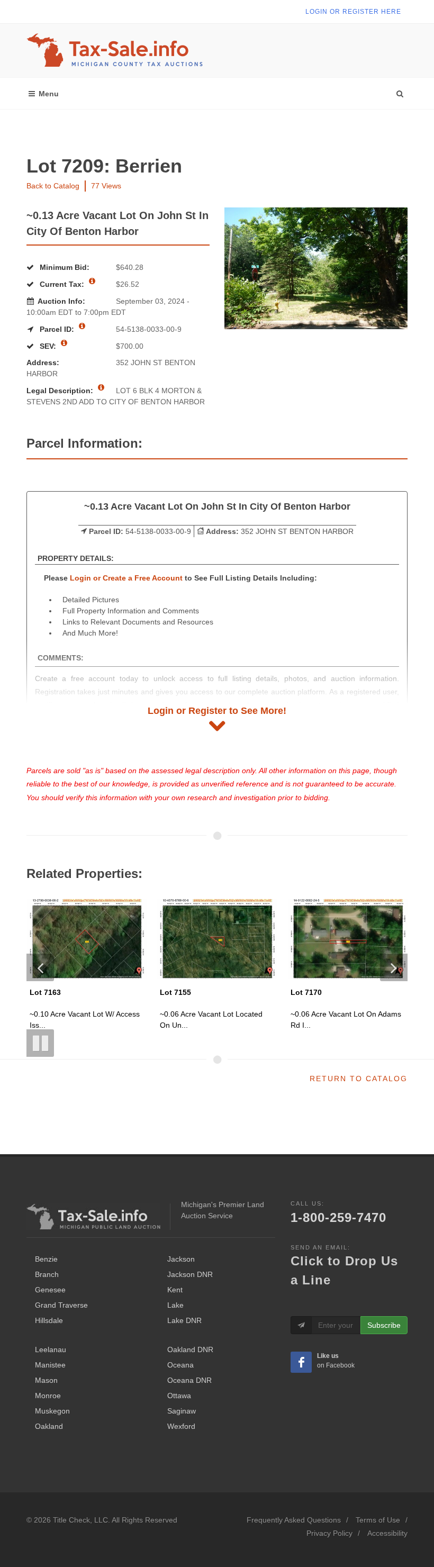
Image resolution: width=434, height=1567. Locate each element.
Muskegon (52, 1411)
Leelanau (50, 1349)
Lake (175, 1305)
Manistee (50, 1365)
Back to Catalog (52, 186)
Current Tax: (62, 284)
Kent (175, 1289)
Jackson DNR (190, 1274)
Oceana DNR (189, 1380)
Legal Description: (60, 390)
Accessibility (387, 1533)
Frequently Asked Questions (294, 1520)
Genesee (50, 1289)
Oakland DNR (190, 1349)
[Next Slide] (394, 967)
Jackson (181, 1259)
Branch (47, 1274)
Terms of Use (378, 1520)
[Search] (399, 91)
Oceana (180, 1365)
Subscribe (384, 1325)
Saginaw (181, 1411)
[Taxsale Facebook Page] (301, 1362)
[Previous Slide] (40, 967)
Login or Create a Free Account (126, 578)
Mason (46, 1380)
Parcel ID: (57, 329)
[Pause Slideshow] (40, 1043)
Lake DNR (184, 1320)
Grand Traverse (61, 1305)
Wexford (181, 1426)
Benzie (46, 1259)
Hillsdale (49, 1320)
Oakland (49, 1426)
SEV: (48, 346)
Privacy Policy (329, 1533)
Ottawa (179, 1395)
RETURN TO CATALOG (359, 1078)
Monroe (48, 1395)
